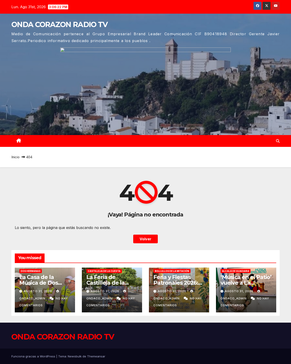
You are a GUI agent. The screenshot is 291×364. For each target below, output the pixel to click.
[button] (278, 141)
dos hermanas (30, 271)
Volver (145, 239)
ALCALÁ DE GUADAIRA (235, 271)
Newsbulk (75, 356)
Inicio (15, 157)
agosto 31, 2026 (38, 291)
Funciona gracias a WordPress (33, 356)
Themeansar (96, 356)
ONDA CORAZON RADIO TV (59, 24)
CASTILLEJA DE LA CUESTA (104, 271)
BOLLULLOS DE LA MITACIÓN (172, 271)
